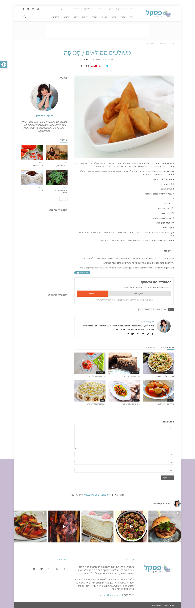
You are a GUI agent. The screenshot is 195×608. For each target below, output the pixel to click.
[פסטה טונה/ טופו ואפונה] (158, 363)
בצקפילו (147, 310)
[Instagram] (37, 9)
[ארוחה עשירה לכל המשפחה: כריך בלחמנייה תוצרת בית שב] (164, 527)
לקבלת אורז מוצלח (36, 190)
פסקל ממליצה (102, 9)
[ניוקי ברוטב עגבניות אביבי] (124, 391)
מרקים (113, 17)
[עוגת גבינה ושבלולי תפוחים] (89, 391)
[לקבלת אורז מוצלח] (32, 177)
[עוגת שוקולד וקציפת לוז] (124, 363)
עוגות (102, 400)
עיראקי (170, 400)
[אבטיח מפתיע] (32, 152)
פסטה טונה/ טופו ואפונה (165, 376)
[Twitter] (28, 9)
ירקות (123, 17)
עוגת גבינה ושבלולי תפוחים (96, 404)
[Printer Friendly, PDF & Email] (82, 272)
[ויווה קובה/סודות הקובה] (158, 391)
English (62, 9)
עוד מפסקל (150, 347)
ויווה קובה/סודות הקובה (166, 404)
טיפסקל (111, 9)
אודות (131, 9)
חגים (75, 17)
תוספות (84, 17)
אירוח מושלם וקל (61, 165)
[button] (3, 64)
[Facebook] (42, 9)
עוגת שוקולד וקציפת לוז (131, 376)
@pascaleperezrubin (97, 494)
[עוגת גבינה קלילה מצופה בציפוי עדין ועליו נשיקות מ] (98, 527)
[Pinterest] (33, 9)
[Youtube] (23, 9)
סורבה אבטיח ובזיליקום (97, 376)
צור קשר (69, 9)
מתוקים (66, 17)
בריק (139, 310)
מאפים (104, 17)
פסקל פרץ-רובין (107, 59)
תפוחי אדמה (156, 310)
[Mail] (141, 334)
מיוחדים (56, 17)
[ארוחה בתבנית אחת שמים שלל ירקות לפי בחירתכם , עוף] (64, 527)
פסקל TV (118, 9)
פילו (164, 310)
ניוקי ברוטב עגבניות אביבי (131, 404)
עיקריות (95, 17)
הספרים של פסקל (90, 9)
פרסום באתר (78, 9)
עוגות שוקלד (134, 372)
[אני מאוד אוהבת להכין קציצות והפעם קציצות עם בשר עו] (131, 527)
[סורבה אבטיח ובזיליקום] (89, 363)
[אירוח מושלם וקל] (57, 152)
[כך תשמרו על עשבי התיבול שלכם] (57, 177)
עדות (131, 17)
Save (93, 66)
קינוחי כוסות (100, 372)
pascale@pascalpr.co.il (111, 595)
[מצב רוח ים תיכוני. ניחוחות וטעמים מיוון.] (30, 527)
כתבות (125, 9)
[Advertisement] (97, 30)
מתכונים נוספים (167, 347)
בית (172, 43)
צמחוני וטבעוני (168, 372)
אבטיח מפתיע (38, 165)
